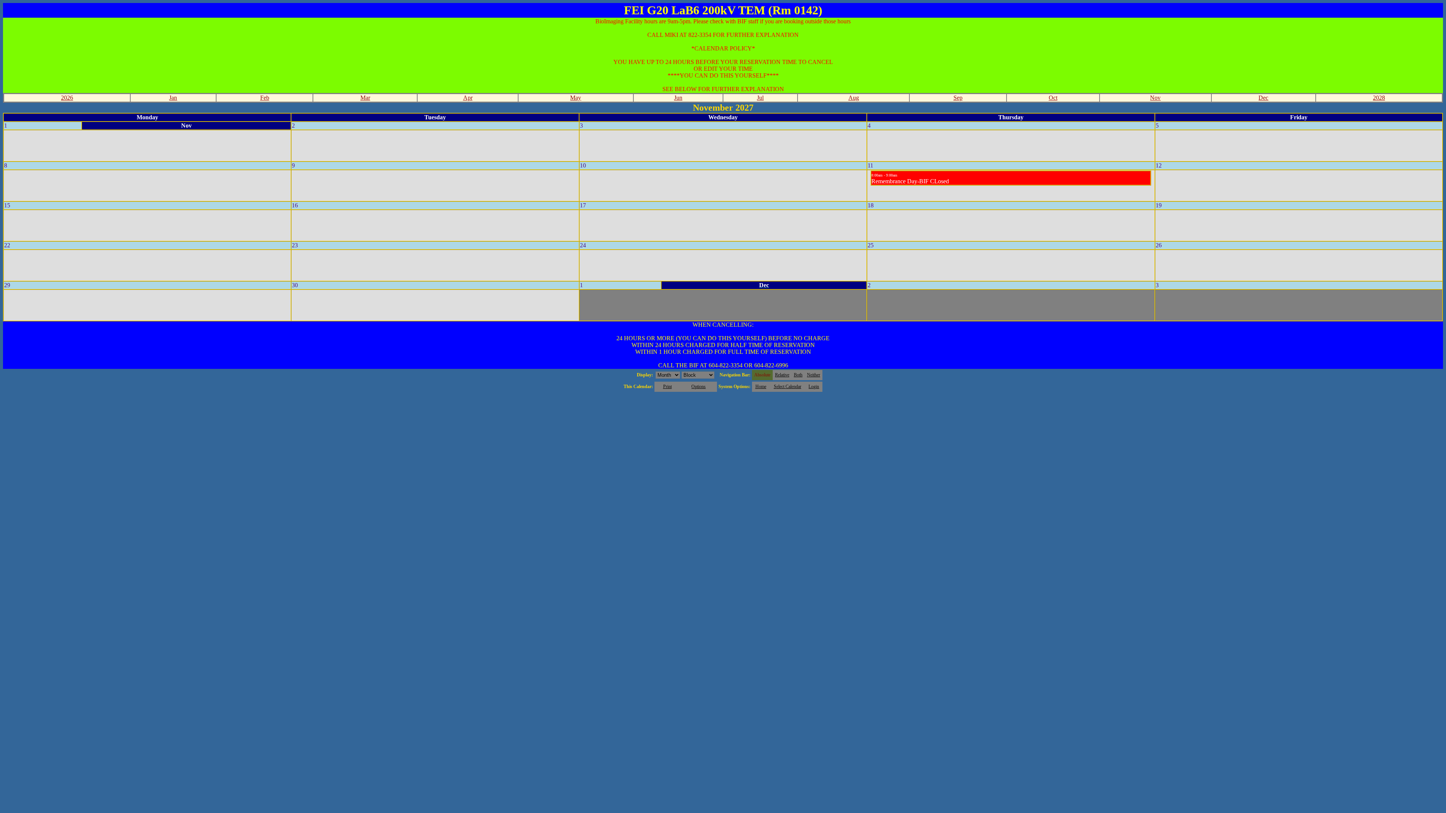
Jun (678, 97)
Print (667, 386)
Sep (957, 97)
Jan (173, 97)
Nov (1155, 97)
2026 (67, 97)
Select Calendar (787, 386)
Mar (365, 97)
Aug (853, 97)
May (575, 97)
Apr (468, 97)
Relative (782, 375)
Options (698, 386)
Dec (1263, 97)
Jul (760, 97)
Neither (813, 375)
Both (798, 375)
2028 (1379, 97)
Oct (1053, 97)
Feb (264, 97)
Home (760, 386)
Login (813, 386)
